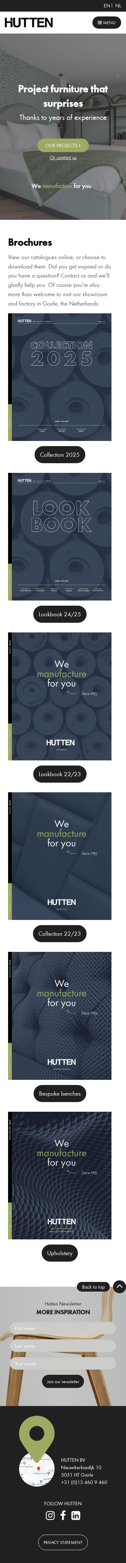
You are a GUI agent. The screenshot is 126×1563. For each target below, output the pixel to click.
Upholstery (59, 1253)
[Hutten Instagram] (50, 1517)
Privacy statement (63, 1542)
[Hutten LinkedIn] (75, 1517)
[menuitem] (107, 5)
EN (107, 5)
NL (118, 5)
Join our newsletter (63, 1381)
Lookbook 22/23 (60, 774)
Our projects (62, 145)
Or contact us (63, 157)
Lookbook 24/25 (60, 614)
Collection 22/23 (59, 933)
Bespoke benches (60, 1093)
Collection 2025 (60, 454)
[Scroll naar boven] (119, 1286)
